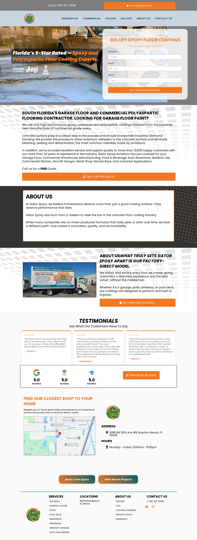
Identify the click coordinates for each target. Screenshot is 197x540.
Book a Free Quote (77, 479)
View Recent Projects (118, 479)
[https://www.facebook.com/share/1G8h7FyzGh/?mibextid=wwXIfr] (146, 506)
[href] (60, 435)
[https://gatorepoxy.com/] (29, 18)
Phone (111, 75)
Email (111, 63)
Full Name (113, 51)
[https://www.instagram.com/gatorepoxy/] (153, 506)
